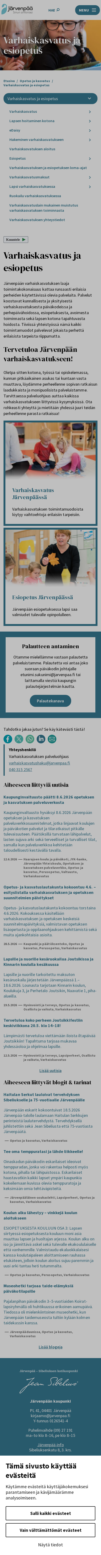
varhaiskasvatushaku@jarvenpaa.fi (39, 763)
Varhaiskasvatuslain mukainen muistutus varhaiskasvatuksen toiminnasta (43, 208)
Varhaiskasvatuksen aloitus (32, 149)
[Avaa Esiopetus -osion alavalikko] (90, 159)
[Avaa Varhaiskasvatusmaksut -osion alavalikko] (90, 177)
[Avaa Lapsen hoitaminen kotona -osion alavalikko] (90, 121)
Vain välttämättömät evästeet (51, 1530)
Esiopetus (17, 158)
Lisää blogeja (50, 1347)
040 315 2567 (20, 769)
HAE (51, 10)
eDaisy (14, 130)
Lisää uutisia (50, 1070)
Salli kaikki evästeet (50, 1513)
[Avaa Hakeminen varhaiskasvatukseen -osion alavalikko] (90, 140)
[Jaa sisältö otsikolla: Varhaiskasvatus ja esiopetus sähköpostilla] (53, 742)
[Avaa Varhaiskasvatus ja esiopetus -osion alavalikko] (89, 98)
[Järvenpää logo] (48, 1392)
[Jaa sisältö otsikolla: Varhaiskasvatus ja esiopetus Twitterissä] (20, 742)
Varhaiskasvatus (23, 111)
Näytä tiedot (50, 1544)
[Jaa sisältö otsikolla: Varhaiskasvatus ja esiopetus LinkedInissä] (42, 742)
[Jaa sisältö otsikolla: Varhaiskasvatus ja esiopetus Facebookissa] (9, 742)
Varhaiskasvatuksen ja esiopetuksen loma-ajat (48, 167)
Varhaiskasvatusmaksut (29, 177)
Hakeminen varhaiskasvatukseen (36, 139)
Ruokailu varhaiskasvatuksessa (35, 195)
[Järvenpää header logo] (17, 10)
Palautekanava (50, 701)
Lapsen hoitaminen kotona (31, 120)
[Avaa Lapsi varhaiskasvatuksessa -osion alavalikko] (90, 187)
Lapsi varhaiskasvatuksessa (32, 186)
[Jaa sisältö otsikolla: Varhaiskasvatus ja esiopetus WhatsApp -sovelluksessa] (31, 742)
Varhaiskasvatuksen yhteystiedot (37, 219)
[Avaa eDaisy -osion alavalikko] (90, 130)
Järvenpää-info (50, 1444)
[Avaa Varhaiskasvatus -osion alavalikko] (90, 112)
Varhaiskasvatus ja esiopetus (33, 98)
